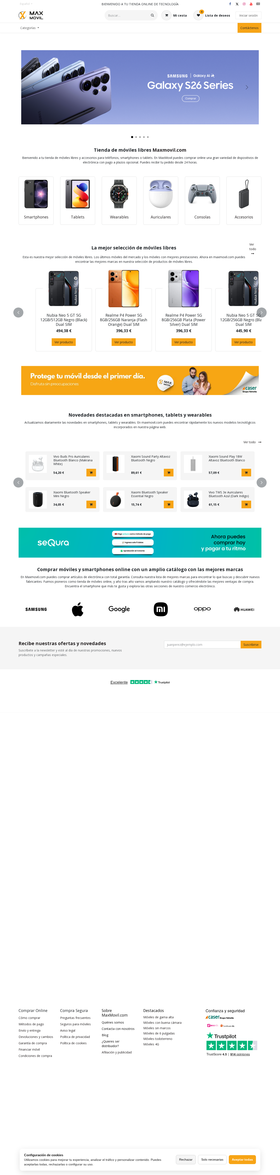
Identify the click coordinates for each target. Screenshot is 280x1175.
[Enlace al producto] (36, 194)
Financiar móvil (29, 1049)
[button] (21, 312)
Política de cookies (73, 1043)
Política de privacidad (75, 1037)
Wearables (119, 217)
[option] (140, 311)
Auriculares (161, 217)
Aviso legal (67, 1030)
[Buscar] (152, 15)
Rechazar (185, 1159)
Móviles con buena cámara (162, 1022)
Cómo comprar (29, 1018)
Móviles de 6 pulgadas (159, 1033)
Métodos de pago (31, 1024)
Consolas (202, 217)
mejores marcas (178, 577)
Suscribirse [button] (251, 644)
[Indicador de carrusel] (132, 137)
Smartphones (36, 217)
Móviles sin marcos (157, 1028)
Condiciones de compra (35, 1056)
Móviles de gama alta (158, 1017)
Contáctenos (249, 28)
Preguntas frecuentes (75, 1018)
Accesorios (244, 217)
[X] (237, 4)
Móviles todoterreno (157, 1039)
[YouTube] (251, 4)
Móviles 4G (151, 1044)
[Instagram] (244, 4)
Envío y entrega (29, 1030)
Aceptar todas (242, 1159)
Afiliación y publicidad (117, 1052)
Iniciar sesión (248, 15)
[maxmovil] (258, 4)
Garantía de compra (33, 1043)
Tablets (77, 217)
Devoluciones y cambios (36, 1037)
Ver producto (50, 342)
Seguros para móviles (75, 1024)
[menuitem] (30, 28)
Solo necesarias (212, 1159)
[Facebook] (230, 4)
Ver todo (252, 246)
